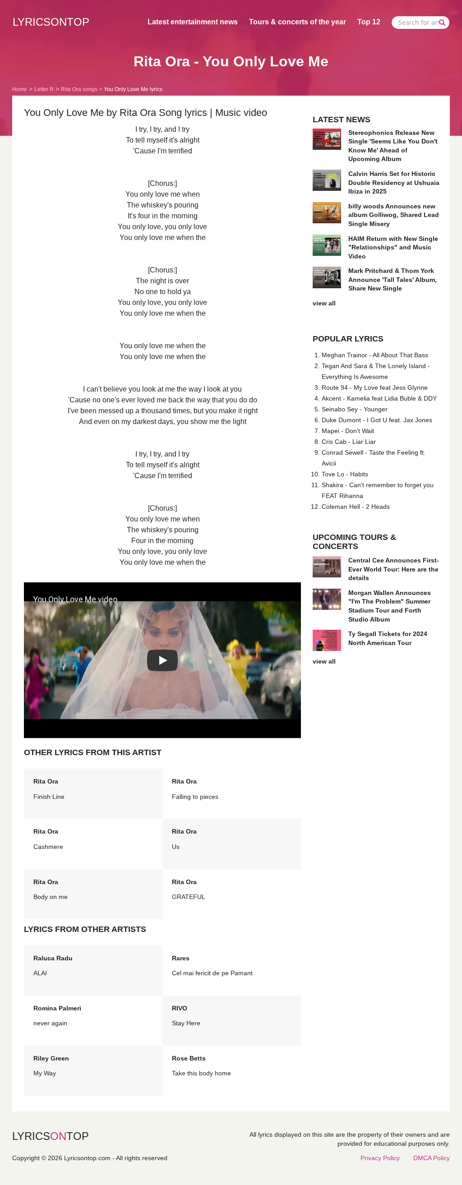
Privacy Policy (380, 1158)
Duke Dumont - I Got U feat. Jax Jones (377, 420)
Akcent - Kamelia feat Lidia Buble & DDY (379, 398)
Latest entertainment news (193, 22)
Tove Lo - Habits (345, 474)
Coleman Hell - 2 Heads (356, 506)
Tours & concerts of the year (297, 22)
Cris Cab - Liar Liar (349, 441)
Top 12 (368, 22)
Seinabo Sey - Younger (355, 409)
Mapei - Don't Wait (348, 430)
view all (324, 303)
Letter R (44, 89)
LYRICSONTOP (51, 22)
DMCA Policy (431, 1158)
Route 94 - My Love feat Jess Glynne (375, 387)
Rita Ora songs (79, 89)
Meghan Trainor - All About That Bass (375, 355)
